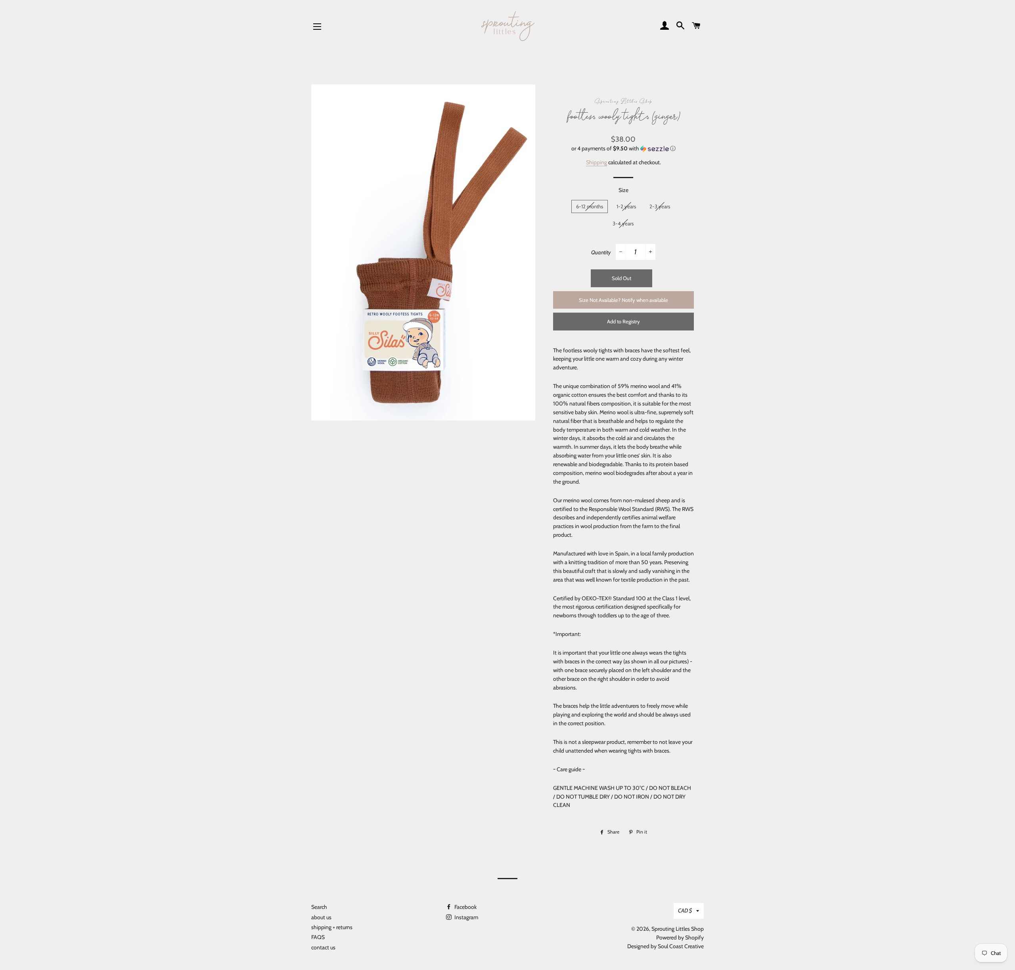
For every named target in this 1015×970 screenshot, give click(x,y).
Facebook (465, 906)
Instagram (465, 917)
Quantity (601, 252)
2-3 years (659, 206)
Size (623, 190)
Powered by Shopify (680, 937)
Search (319, 906)
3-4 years (623, 223)
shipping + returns (331, 927)
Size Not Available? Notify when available (623, 300)
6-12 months (589, 206)
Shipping (596, 162)
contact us (323, 947)
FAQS (318, 937)
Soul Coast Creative (681, 946)
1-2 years (626, 206)
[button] (623, 148)
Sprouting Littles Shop (677, 928)
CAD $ (685, 910)
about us (321, 917)
